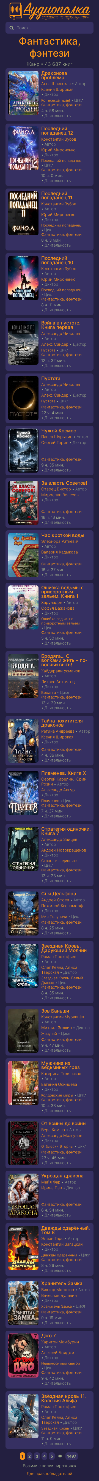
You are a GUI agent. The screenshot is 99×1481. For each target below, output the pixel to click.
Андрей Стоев (55, 900)
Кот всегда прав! (55, 100)
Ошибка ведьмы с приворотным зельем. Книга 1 (62, 592)
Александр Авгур (58, 789)
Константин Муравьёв (62, 1016)
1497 (71, 1456)
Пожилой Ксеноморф (62, 905)
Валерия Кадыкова (59, 552)
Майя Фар (51, 1182)
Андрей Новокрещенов (63, 850)
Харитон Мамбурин (60, 1342)
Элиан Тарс (52, 1238)
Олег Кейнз (52, 967)
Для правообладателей (49, 1473)
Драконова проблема (54, 75)
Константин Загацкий (62, 1244)
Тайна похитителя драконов (62, 723)
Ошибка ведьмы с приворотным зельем (60, 621)
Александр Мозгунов (61, 1135)
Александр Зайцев (59, 839)
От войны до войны (63, 1123)
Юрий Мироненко (58, 150)
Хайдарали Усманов (60, 671)
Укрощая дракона (62, 1176)
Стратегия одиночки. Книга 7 (66, 831)
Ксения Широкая (57, 89)
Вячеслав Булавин (59, 1295)
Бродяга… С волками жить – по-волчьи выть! (64, 660)
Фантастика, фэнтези (50, 47)
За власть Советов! (64, 483)
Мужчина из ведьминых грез (60, 1065)
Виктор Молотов (57, 1289)
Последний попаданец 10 (57, 260)
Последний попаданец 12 (57, 131)
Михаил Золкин (56, 1027)
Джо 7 (48, 1335)
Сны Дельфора (58, 893)
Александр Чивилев (60, 333)
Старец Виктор (56, 489)
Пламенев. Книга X (63, 773)
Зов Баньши (55, 1011)
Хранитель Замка (61, 1283)
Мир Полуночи (54, 916)
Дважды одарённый (59, 1255)
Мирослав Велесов (60, 494)
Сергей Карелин (57, 779)
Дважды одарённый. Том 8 (65, 1230)
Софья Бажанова (58, 608)
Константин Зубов (58, 139)
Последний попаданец (61, 160)
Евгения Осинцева (59, 1084)
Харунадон (51, 602)
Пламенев (50, 800)
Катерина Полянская (61, 1073)
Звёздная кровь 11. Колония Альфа (63, 1398)
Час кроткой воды (62, 535)
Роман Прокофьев (58, 956)
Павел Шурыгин (56, 436)
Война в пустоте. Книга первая (61, 325)
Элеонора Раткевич (60, 541)
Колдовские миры (57, 1095)
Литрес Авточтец (58, 681)
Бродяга (48, 692)
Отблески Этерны (57, 1146)
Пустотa (48, 350)
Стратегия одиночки (59, 860)
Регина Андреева (58, 731)
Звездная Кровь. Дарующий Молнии (64, 948)
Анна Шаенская (56, 83)
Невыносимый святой (60, 1363)
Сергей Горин (54, 442)
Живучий (49, 1033)
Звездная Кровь (55, 1428)
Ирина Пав (51, 1187)
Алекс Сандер (54, 344)
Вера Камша (53, 1129)
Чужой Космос (58, 430)
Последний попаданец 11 (56, 195)
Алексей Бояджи (57, 1352)
